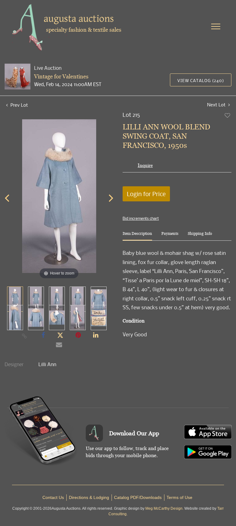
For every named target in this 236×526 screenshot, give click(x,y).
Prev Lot (18, 105)
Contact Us (53, 497)
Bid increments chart (141, 218)
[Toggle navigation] (215, 26)
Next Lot (217, 104)
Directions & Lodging (89, 497)
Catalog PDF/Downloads (138, 497)
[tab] (137, 236)
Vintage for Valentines (61, 76)
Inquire (145, 165)
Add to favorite (227, 115)
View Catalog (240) (200, 80)
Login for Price (146, 194)
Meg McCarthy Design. (164, 508)
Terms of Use (179, 497)
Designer (14, 364)
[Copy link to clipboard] (24, 335)
